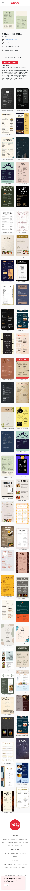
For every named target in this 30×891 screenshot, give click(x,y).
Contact (25, 864)
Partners (20, 864)
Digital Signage (23, 839)
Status (23, 867)
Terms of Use (8, 867)
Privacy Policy (16, 867)
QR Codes (25, 842)
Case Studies (11, 853)
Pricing (4, 864)
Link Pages (10, 845)
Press (15, 864)
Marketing (10, 842)
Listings (4, 842)
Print (5, 853)
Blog (17, 853)
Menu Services (18, 845)
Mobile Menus (17, 842)
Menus (4, 839)
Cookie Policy (10, 881)
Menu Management (13, 839)
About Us (9, 864)
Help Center (23, 853)
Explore (15, 856)
